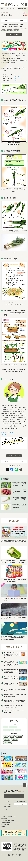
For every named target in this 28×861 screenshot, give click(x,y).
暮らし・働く (12, 8)
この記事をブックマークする (15, 34)
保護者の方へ (4, 818)
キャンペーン (20, 806)
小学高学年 (15, 739)
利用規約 (3, 826)
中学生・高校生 (8, 742)
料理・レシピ (16, 30)
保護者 (4, 30)
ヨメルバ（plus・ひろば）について (8, 816)
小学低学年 (19, 736)
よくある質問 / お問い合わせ (7, 820)
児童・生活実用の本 (20, 801)
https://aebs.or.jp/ (19, 850)
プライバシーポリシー (6, 824)
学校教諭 (18, 730)
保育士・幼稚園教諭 (9, 730)
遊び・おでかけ (7, 806)
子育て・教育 (7, 804)
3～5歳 (12, 736)
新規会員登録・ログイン (14, 796)
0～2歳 (6, 736)
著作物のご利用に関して (6, 822)
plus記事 (6, 8)
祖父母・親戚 (9, 30)
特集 (7, 809)
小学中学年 (7, 739)
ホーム (7, 801)
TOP (2, 8)
